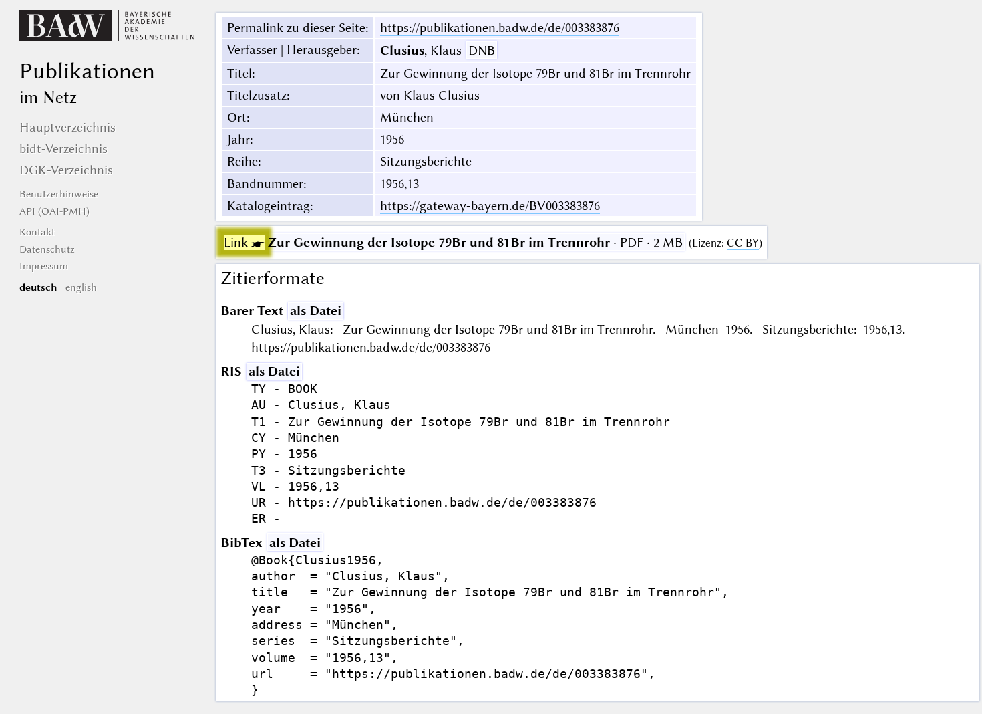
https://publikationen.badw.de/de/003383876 (499, 27)
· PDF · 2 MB (453, 242)
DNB (481, 50)
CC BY (743, 243)
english (81, 287)
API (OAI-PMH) (54, 211)
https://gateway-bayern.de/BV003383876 (490, 205)
